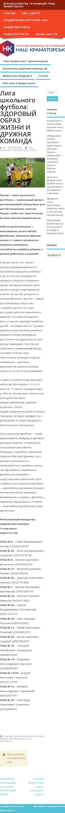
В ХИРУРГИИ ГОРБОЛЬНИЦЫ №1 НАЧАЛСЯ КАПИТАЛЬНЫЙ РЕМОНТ (8, 786)
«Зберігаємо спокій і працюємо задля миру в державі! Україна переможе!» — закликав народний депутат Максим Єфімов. (55, 153)
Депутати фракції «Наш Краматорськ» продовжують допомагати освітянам (55, 185)
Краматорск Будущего (17, 75)
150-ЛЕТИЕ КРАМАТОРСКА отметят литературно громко (36, 786)
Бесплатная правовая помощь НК (25, 68)
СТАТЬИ (9, 13)
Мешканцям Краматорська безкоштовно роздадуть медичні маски (55, 227)
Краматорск (29, 736)
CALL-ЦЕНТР (31, 13)
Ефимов (18, 736)
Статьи (43, 75)
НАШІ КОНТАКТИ (16, 34)
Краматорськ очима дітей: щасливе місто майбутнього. (55, 125)
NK (4, 147)
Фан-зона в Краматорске (19, 83)
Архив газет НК (47, 34)
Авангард (8, 736)
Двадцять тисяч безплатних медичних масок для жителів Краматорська (55, 206)
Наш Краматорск (18, 738)
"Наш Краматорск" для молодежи (25, 61)
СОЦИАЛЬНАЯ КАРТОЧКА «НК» (25, 20)
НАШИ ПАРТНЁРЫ (16, 27)
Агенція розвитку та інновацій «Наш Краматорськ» (29, 5)
